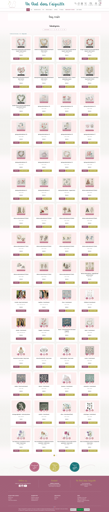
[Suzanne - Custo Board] (66, 378)
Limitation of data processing (83, 500)
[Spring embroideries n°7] (89, 126)
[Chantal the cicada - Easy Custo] (21, 350)
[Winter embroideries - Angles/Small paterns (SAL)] (89, 266)
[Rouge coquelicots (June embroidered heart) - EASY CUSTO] (89, 42)
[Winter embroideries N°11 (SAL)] (21, 210)
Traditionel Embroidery (14, 33)
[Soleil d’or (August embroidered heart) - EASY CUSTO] (44, 42)
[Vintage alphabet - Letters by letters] (21, 406)
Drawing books (37, 9)
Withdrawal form (34, 500)
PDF (43, 9)
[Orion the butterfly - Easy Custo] (44, 350)
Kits (28, 9)
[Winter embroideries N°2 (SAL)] (44, 266)
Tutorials (61, 9)
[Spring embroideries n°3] (89, 154)
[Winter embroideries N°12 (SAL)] (89, 182)
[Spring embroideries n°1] (44, 182)
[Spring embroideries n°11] (89, 98)
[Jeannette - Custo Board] (89, 378)
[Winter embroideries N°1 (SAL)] (66, 266)
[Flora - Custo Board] (66, 294)
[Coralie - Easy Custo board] (21, 294)
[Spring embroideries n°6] (21, 154)
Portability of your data (82, 497)
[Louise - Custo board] (89, 350)
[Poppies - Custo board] (44, 322)
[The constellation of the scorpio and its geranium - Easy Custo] (66, 434)
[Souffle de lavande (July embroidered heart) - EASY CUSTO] (66, 42)
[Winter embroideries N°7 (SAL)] (21, 238)
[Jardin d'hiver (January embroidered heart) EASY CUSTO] (21, 98)
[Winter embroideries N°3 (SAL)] (21, 266)
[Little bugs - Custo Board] (89, 406)
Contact (85, 5)
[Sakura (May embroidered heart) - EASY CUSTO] (21, 70)
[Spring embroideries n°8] (66, 126)
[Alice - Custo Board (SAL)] (66, 406)
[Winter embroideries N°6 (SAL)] (44, 238)
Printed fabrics (49, 9)
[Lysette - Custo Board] (44, 406)
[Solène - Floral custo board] (21, 378)
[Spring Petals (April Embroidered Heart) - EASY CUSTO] (44, 70)
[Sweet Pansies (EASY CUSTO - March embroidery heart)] (66, 70)
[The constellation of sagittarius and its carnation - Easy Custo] (44, 434)
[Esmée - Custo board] (21, 322)
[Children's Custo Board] (89, 294)
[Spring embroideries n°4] (66, 154)
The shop (56, 497)
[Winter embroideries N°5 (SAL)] (66, 238)
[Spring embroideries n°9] (44, 126)
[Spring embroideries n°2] (21, 182)
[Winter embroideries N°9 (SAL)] (66, 210)
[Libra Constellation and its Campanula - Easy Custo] (89, 434)
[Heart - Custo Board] (89, 322)
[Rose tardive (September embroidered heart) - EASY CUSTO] (21, 42)
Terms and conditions (12, 500)
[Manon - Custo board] (44, 378)
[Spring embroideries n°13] (44, 98)
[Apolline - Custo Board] (44, 294)
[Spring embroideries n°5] (44, 154)
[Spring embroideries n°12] (66, 98)
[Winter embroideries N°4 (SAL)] (89, 238)
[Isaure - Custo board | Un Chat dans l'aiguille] (66, 322)
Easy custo (24, 33)
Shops (82, 5)
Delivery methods (34, 499)
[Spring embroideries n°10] (21, 126)
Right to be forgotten (81, 499)
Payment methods (35, 497)
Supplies (55, 9)
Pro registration (90, 5)
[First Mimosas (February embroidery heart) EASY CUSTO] (89, 70)
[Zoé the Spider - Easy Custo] (66, 350)
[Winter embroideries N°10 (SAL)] (44, 210)
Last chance (79, 9)
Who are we (10, 497)
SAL (31, 9)
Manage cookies (80, 501)
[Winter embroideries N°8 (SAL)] (89, 210)
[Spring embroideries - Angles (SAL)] (66, 182)
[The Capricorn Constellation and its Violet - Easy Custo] (21, 434)
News (55, 499)
